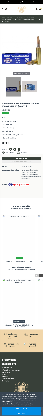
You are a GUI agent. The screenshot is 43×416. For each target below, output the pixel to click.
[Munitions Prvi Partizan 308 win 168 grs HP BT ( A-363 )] (13, 86)
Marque (4, 184)
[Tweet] (14, 149)
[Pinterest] (19, 149)
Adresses (5, 377)
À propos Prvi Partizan (21, 162)
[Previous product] (40, 19)
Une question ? (11, 152)
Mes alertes (5, 381)
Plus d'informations (8, 404)
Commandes (6, 372)
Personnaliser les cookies (24, 404)
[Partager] (10, 149)
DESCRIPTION (21, 158)
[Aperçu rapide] (33, 218)
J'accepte (21, 413)
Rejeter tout (21, 409)
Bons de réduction (8, 379)
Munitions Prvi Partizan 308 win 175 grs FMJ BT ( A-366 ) (19, 326)
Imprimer (24, 152)
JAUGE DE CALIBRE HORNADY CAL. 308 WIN (19, 262)
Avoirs (4, 374)
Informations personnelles (11, 370)
